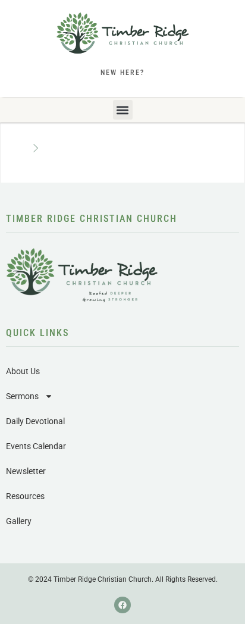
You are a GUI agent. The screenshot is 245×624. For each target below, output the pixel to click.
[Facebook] (122, 605)
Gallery (19, 521)
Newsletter (26, 471)
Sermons (22, 396)
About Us (23, 371)
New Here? (122, 72)
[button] (123, 110)
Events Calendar (36, 446)
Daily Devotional (35, 421)
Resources (25, 496)
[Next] (36, 149)
